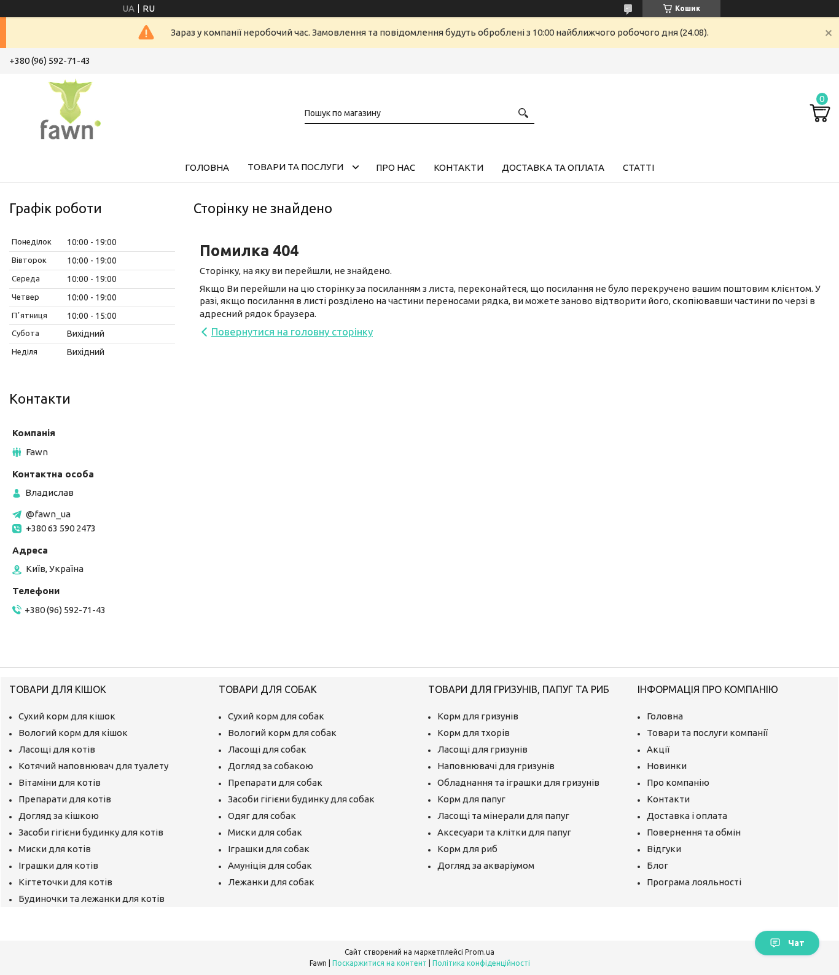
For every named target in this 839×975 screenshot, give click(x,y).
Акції (658, 749)
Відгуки (664, 849)
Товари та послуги (295, 167)
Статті (638, 167)
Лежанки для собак (271, 882)
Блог (657, 865)
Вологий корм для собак (282, 732)
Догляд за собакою (270, 766)
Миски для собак (265, 832)
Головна (207, 167)
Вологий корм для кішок (73, 732)
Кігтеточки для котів (65, 882)
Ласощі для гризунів (482, 749)
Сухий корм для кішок (66, 716)
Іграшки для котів (58, 865)
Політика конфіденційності (481, 963)
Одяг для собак (262, 815)
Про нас (395, 167)
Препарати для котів (64, 799)
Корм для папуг (471, 799)
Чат (796, 943)
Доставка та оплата (553, 167)
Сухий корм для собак (276, 716)
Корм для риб (467, 849)
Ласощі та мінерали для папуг (503, 815)
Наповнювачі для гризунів (496, 766)
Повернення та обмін (694, 832)
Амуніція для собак (270, 865)
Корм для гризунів (477, 716)
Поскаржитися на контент (379, 963)
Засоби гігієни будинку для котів (90, 832)
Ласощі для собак (267, 749)
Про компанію (678, 782)
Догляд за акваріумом (485, 865)
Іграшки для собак (269, 849)
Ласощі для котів (56, 749)
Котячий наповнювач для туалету (93, 766)
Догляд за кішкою (58, 815)
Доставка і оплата (687, 815)
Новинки (667, 766)
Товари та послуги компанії (707, 732)
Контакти (458, 167)
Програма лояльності (694, 882)
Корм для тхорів (473, 732)
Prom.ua (479, 952)
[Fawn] (70, 107)
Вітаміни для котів (59, 782)
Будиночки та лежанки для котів (91, 898)
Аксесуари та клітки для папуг (504, 832)
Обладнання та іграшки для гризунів (518, 782)
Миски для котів (54, 849)
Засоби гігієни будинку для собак (301, 799)
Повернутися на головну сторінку (292, 331)
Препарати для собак (275, 782)
